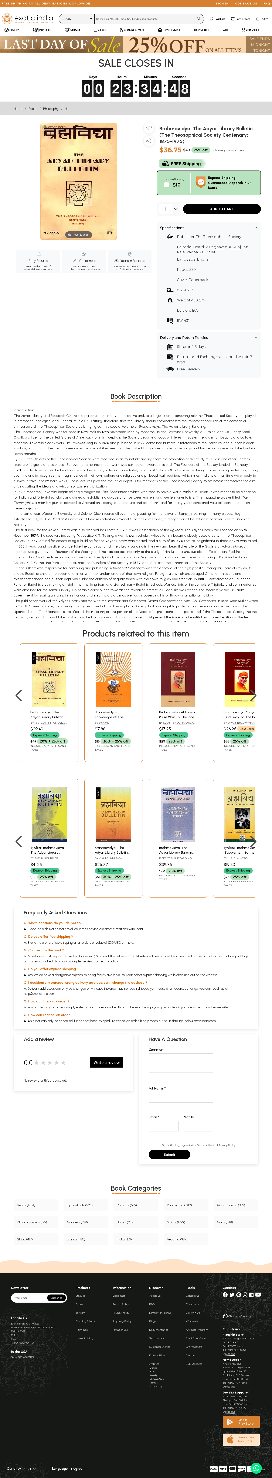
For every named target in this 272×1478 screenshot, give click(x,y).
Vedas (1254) (26, 1205)
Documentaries (158, 1329)
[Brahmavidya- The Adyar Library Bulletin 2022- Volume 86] (113, 841)
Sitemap (191, 1355)
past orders (169, 1007)
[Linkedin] (251, 1295)
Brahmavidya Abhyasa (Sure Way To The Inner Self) (177, 717)
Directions (229, 1353)
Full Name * (157, 1088)
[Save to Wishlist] (149, 129)
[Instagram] (245, 1295)
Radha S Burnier (200, 252)
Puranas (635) (127, 1205)
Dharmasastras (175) (32, 1222)
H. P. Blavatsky (238, 858)
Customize (192, 1304)
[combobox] (144, 19)
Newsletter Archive (160, 1312)
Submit (169, 1155)
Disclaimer (118, 1295)
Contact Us (192, 1295)
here (133, 1007)
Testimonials (156, 1338)
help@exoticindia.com (39, 994)
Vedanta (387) (177, 1239)
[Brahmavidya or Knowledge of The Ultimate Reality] (113, 706)
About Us (154, 1295)
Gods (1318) (225, 1222)
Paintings (82, 1329)
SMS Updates (194, 1363)
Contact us (246, 3)
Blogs (152, 1321)
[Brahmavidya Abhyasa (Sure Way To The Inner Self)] (177, 706)
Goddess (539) (77, 1222)
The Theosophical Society (218, 237)
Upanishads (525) (80, 1205)
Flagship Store (233, 1334)
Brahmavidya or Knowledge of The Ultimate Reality (109, 717)
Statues (80, 1295)
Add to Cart (222, 209)
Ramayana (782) (179, 1205)
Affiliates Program (197, 1329)
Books (32, 109)
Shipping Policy (122, 1321)
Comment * (158, 1050)
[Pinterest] (238, 1295)
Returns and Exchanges (198, 357)
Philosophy (51, 109)
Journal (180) (76, 1239)
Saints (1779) (176, 1222)
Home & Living (84, 1338)
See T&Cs (46, 269)
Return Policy (120, 1304)
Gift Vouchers (194, 1346)
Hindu (69, 109)
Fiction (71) (124, 1239)
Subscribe (56, 1297)
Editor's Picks (157, 1355)
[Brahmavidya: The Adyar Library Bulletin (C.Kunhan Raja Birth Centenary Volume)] (177, 841)
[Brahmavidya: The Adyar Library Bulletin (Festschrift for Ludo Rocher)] (49, 706)
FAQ (267, 3)
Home (18, 109)
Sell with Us (193, 1312)
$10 (177, 185)
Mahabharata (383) (231, 1205)
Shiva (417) (25, 1239)
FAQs (152, 1304)
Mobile (189, 1117)
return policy (109, 961)
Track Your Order (196, 1338)
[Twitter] (232, 1295)
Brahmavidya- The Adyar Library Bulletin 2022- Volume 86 (111, 852)
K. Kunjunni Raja (110, 858)
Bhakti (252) (126, 1222)
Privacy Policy (226, 1145)
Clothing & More (85, 1321)
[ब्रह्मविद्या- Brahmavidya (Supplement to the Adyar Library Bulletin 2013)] (242, 841)
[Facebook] (225, 1295)
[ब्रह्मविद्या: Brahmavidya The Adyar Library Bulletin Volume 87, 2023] (49, 841)
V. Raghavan (216, 247)
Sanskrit (185, 514)
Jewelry (80, 1312)
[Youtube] (258, 1295)
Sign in (222, 3)
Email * (154, 1117)
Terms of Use (204, 1145)
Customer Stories (159, 1346)
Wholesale (192, 1321)
